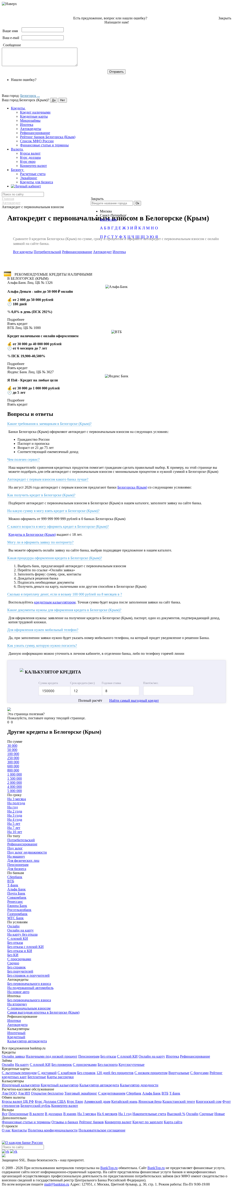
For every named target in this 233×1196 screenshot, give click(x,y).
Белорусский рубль (35, 1106)
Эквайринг (28, 178)
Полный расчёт (90, 700)
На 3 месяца (16, 799)
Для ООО (9, 1093)
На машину (16, 856)
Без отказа (15, 943)
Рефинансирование (35, 133)
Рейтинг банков (91, 1122)
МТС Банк (15, 918)
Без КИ (12, 955)
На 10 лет (14, 832)
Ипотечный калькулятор (21, 1085)
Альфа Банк (16, 889)
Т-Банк (12, 885)
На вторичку (17, 1004)
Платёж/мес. (151, 683)
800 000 (13, 770)
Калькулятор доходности (139, 1085)
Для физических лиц (23, 860)
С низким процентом (150, 1073)
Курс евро (27, 161)
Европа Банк (17, 906)
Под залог (15, 848)
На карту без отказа (22, 934)
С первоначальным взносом (29, 1008)
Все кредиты (23, 252)
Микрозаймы (30, 120)
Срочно (13, 963)
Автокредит (102, 252)
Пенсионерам (17, 865)
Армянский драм (97, 1101)
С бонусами (199, 1073)
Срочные (206, 1114)
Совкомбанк (16, 897)
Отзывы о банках (64, 1122)
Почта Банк (16, 893)
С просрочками (19, 959)
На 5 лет (13, 824)
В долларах (53, 1114)
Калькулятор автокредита (27, 1041)
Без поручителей (20, 971)
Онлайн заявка (13, 1056)
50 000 (12, 750)
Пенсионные (18, 1114)
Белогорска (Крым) (132, 487)
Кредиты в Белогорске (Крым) (32, 534)
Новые (219, 1114)
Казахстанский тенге (178, 1101)
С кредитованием (111, 1093)
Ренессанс (15, 901)
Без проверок (61, 1065)
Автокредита (17, 1025)
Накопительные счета (149, 1114)
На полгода (16, 803)
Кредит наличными (35, 112)
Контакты (19, 1130)
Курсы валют (30, 153)
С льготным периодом (19, 1073)
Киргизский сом (208, 1101)
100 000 (13, 754)
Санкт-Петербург (113, 215)
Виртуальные (178, 1073)
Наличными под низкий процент (51, 1056)
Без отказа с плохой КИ (25, 947)
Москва (106, 211)
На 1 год (125, 1114)
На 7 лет (13, 828)
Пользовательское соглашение (102, 1130)
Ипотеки (14, 1021)
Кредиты (18, 108)
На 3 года (14, 815)
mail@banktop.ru (56, 1184)
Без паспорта (108, 1065)
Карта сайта (173, 1122)
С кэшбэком (67, 1073)
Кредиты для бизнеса (36, 182)
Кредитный (16, 1037)
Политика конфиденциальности (53, 1130)
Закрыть (224, 18)
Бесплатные (37, 1077)
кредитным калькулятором (55, 602)
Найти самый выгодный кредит (134, 700)
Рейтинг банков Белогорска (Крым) (47, 137)
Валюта (17, 149)
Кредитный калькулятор (60, 1085)
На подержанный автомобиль (30, 988)
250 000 (13, 758)
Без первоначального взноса (29, 984)
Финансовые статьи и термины (44, 145)
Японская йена (150, 1101)
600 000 (13, 766)
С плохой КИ (17, 938)
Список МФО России (37, 141)
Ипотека (26, 125)
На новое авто (18, 992)
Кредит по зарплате (147, 1122)
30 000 (12, 746)
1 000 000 (14, 774)
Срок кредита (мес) (82, 683)
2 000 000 (14, 782)
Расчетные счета (33, 174)
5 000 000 (14, 791)
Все (5, 1114)
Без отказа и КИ (19, 951)
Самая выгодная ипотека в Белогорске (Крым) (43, 1012)
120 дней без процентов (115, 1073)
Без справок (16, 967)
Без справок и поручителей (28, 975)
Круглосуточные (131, 1065)
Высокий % (176, 1114)
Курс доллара (30, 157)
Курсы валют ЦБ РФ (18, 1101)
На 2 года (14, 811)
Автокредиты (30, 129)
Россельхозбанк (19, 910)
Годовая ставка (111, 683)
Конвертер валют (33, 166)
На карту (22, 1065)
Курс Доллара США (50, 1101)
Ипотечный (16, 1033)
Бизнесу (17, 170)
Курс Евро (75, 1101)
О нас (6, 1130)
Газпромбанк (17, 914)
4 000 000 (14, 787)
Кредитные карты (34, 116)
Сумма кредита (48, 683)
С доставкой (47, 1073)
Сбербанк (14, 877)
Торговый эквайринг (80, 1093)
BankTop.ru (109, 1168)
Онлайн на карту (20, 930)
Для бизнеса (16, 869)
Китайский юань (124, 1101)
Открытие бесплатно (47, 1093)
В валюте (36, 1114)
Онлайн (13, 926)
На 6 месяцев (107, 1114)
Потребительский (47, 252)
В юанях (69, 1114)
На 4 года (14, 819)
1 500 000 (14, 778)
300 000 (13, 762)
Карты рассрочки (60, 1077)
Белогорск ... (30, 96)
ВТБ (10, 881)
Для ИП (24, 1093)
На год (12, 807)
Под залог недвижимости (27, 852)
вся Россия (108, 219)
